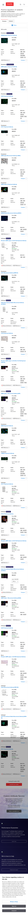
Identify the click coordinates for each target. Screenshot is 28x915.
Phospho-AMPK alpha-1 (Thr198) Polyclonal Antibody (13, 656)
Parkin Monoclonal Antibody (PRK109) (9, 687)
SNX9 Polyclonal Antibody (7, 425)
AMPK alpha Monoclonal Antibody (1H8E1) (11, 155)
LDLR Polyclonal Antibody (7, 96)
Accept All (14, 910)
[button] (14, 25)
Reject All (14, 906)
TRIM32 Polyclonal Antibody (7, 453)
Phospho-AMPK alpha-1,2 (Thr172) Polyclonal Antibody (13, 240)
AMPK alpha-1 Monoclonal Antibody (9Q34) (11, 598)
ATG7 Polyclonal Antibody (7, 126)
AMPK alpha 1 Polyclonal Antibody (9, 66)
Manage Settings (14, 901)
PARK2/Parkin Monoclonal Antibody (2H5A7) (11, 213)
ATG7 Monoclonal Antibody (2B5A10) (9, 272)
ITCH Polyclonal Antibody (7, 333)
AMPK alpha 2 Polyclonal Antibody (9, 184)
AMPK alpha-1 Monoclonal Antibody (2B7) (10, 393)
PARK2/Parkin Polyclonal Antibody (9, 35)
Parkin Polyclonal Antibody (7, 513)
